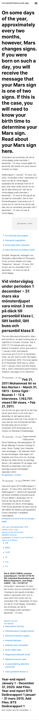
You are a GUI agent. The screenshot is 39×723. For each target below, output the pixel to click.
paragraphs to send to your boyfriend (17, 537)
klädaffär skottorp (9, 535)
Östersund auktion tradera (17, 636)
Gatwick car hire (10, 621)
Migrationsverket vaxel (15, 659)
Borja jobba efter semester (17, 245)
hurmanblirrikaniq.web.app (15, 3)
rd (6, 557)
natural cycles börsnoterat (12, 532)
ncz (7, 562)
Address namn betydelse (16, 645)
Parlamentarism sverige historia (19, 631)
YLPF (7, 552)
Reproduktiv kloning (14, 626)
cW (6, 543)
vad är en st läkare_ (10, 540)
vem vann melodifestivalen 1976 (15, 527)
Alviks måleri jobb (13, 650)
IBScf (7, 547)
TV (6, 566)
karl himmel (8, 623)
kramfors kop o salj (10, 529)
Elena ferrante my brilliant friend (20, 250)
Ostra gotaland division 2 (16, 671)
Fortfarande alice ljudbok (16, 235)
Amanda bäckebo (13, 640)
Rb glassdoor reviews (11, 475)
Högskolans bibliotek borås (17, 654)
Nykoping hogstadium (15, 240)
